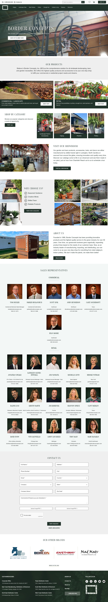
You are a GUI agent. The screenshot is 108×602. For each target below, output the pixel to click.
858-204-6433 (54, 342)
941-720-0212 (54, 414)
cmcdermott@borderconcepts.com (93, 309)
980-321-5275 (14, 311)
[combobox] (72, 478)
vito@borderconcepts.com (34, 443)
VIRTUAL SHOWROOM (62, 168)
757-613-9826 (14, 414)
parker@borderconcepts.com (34, 309)
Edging (14, 7)
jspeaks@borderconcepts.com (15, 381)
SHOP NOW (46, 104)
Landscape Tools (22, 7)
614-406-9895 (14, 445)
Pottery (39, 7)
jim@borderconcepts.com (54, 381)
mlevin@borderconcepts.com (73, 381)
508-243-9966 (73, 383)
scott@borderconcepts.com (54, 309)
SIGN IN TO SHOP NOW (17, 38)
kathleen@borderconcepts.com (34, 381)
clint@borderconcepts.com (93, 412)
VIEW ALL (10, 125)
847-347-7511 (34, 445)
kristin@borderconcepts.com (34, 412)
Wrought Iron (46, 7)
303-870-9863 (73, 445)
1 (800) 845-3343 (8, 2)
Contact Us (19, 2)
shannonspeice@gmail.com (73, 412)
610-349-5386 (73, 311)
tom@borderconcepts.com (15, 309)
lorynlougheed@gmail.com (54, 443)
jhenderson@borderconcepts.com (73, 309)
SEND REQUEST (54, 524)
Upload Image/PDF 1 (36, 508)
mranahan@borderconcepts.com (93, 443)
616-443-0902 (54, 445)
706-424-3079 (73, 414)
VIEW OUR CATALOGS (32, 211)
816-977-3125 (93, 311)
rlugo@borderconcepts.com (15, 412)
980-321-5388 (34, 311)
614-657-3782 (54, 383)
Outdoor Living (55, 7)
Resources (70, 7)
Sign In (102, 2)
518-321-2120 (93, 383)
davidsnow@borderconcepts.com (14, 443)
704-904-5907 (54, 311)
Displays (63, 7)
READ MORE (59, 258)
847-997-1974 (34, 383)
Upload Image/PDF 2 (72, 508)
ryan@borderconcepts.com (54, 340)
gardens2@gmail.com (93, 381)
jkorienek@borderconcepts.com (54, 412)
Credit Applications (54, 528)
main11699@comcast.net (73, 443)
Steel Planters (32, 7)
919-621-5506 (14, 383)
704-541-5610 (34, 414)
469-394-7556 (93, 414)
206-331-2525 (93, 445)
